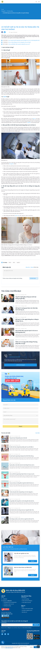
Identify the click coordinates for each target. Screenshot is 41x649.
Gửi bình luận (33, 278)
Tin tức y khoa (10, 11)
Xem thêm (38, 433)
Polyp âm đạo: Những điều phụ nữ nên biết (18, 438)
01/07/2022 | (21, 40)
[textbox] (20, 415)
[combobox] (20, 415)
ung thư (29, 122)
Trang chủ (3, 11)
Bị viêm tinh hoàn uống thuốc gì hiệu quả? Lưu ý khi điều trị (21, 447)
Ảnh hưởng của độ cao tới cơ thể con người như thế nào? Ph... (21, 519)
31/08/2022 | (17, 42)
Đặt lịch (32, 561)
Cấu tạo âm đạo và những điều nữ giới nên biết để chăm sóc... (21, 483)
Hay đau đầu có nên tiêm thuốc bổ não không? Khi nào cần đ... (22, 465)
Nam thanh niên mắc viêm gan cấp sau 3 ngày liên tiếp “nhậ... (21, 510)
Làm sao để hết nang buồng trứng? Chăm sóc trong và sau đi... (22, 474)
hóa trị (34, 118)
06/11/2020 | (16, 44)
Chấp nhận (37, 647)
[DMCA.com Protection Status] (5, 616)
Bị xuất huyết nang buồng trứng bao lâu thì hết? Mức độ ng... (21, 456)
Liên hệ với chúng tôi (20, 365)
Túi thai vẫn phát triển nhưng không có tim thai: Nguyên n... (21, 492)
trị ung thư (11, 163)
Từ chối (31, 647)
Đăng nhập (28, 267)
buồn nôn (17, 215)
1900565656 (5, 598)
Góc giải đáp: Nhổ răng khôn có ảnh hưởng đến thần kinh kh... (21, 501)
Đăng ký (32, 267)
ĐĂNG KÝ (36, 624)
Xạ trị (4, 96)
